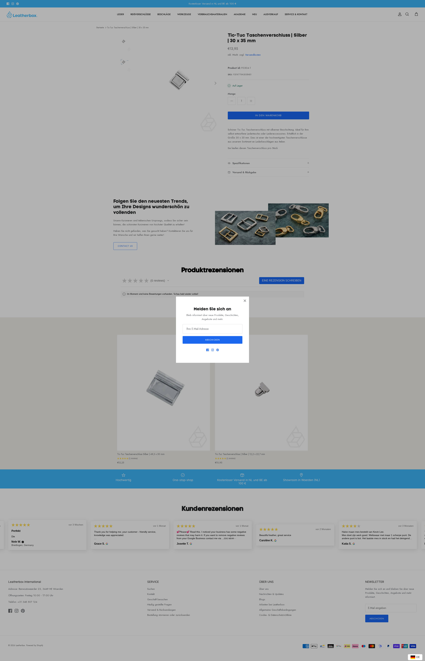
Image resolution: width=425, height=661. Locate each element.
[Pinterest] (217, 350)
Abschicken (212, 339)
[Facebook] (207, 350)
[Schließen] (245, 300)
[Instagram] (212, 350)
